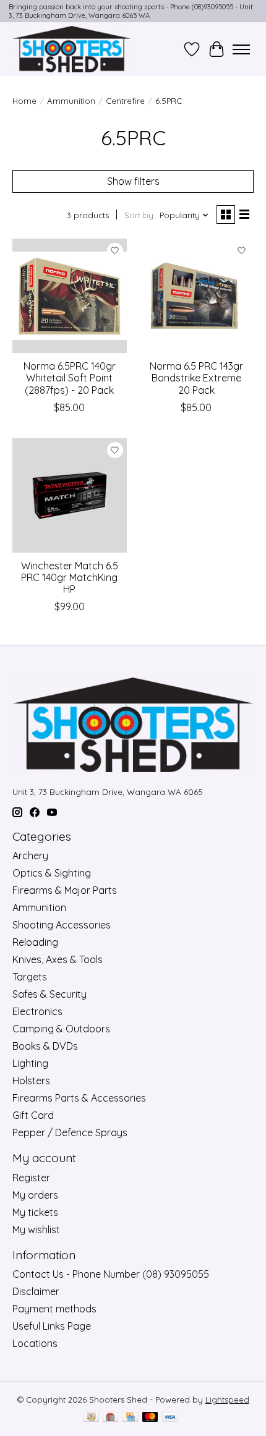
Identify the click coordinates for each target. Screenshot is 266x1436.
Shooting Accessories (61, 925)
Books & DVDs (45, 1046)
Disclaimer (35, 1291)
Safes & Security (49, 994)
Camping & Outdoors (61, 1028)
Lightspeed (227, 1399)
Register (31, 1177)
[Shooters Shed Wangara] (71, 49)
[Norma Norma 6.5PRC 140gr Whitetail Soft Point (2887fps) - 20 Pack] (69, 296)
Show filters (133, 181)
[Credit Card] (130, 1418)
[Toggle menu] (241, 49)
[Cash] (91, 1418)
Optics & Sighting (51, 873)
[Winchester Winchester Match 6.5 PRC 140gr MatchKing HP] (69, 495)
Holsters (31, 1080)
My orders (35, 1195)
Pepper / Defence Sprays (69, 1132)
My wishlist (36, 1229)
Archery (30, 855)
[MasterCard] (150, 1418)
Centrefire (125, 101)
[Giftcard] (110, 1418)
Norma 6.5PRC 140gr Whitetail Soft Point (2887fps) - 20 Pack (70, 378)
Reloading (35, 942)
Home (24, 101)
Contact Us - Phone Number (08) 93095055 (110, 1274)
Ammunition (71, 101)
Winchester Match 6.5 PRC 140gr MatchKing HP (69, 577)
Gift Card (33, 1115)
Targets (29, 977)
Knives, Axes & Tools (57, 959)
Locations (35, 1343)
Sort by (138, 215)
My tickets (35, 1212)
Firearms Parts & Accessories (79, 1098)
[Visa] (170, 1418)
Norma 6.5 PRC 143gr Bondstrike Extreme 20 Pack (196, 378)
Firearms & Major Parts (64, 890)
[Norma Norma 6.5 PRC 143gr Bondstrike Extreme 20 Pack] (196, 296)
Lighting (30, 1063)
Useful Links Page (51, 1326)
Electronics (37, 1011)
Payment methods (54, 1308)
